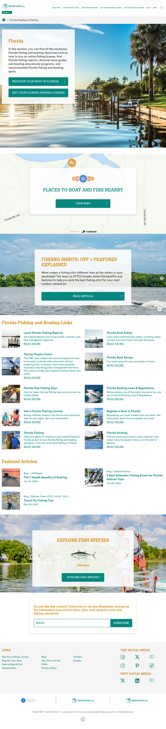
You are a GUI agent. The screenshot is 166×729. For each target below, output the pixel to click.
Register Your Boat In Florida (35, 81)
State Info (56, 8)
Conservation (9, 668)
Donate (77, 661)
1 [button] (79, 309)
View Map (83, 203)
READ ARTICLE (83, 296)
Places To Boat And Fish (134, 8)
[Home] (5, 20)
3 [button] (84, 309)
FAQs (45, 664)
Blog (149, 8)
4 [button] (86, 309)
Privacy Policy (49, 668)
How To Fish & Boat (71, 8)
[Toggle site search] (161, 7)
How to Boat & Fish (12, 664)
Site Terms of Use (51, 661)
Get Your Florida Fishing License (38, 92)
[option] (83, 277)
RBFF (155, 8)
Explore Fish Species (83, 577)
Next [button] (162, 278)
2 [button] (82, 309)
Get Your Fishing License (110, 8)
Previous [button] (4, 278)
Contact (77, 657)
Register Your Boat (90, 8)
